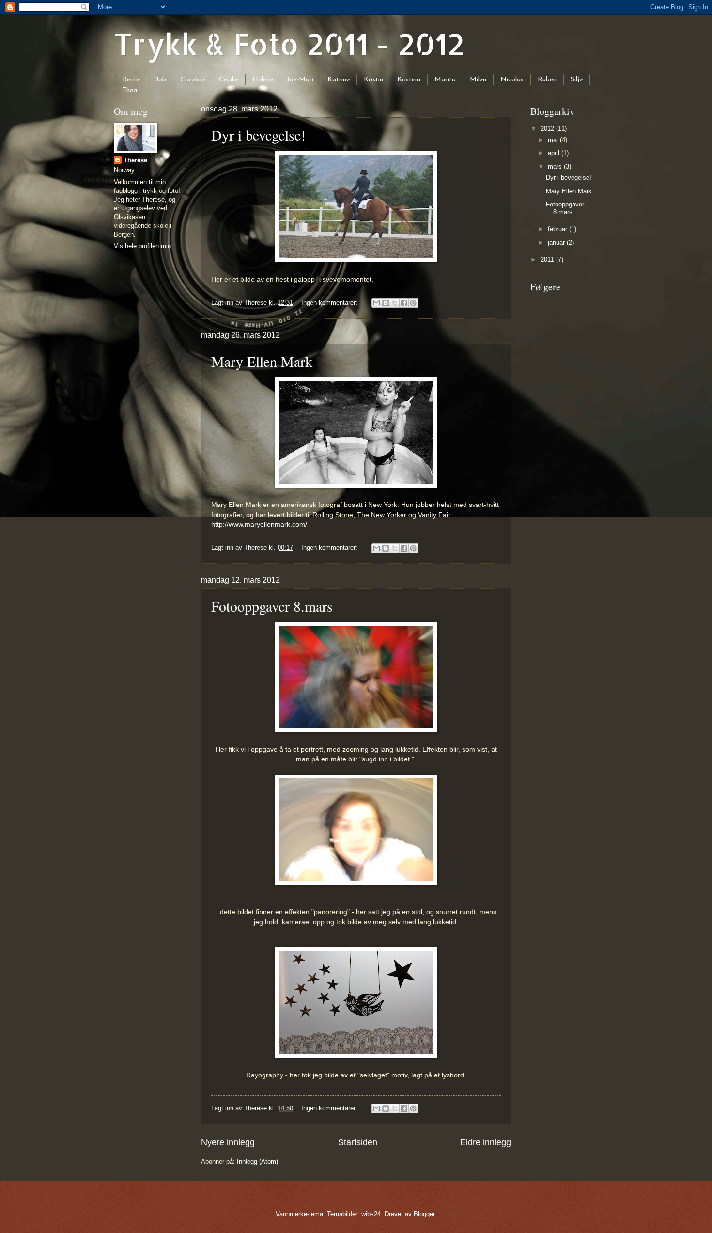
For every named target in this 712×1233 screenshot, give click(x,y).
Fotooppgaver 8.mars (272, 606)
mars (556, 166)
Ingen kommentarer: (330, 302)
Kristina (408, 79)
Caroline (192, 79)
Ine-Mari (300, 79)
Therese (135, 160)
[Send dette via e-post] (376, 303)
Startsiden (357, 1142)
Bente (131, 79)
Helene (262, 79)
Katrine (338, 79)
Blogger (424, 1213)
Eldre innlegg (485, 1142)
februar (558, 229)
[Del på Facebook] (404, 303)
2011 (548, 259)
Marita (445, 79)
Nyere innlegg (228, 1142)
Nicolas (512, 79)
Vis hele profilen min (142, 246)
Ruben (547, 79)
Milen (478, 79)
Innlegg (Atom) (257, 1161)
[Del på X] (395, 303)
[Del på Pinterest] (413, 303)
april (554, 153)
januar (557, 242)
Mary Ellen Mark (261, 361)
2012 (548, 128)
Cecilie (228, 79)
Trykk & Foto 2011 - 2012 (289, 44)
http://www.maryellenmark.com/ (259, 524)
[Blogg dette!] (385, 303)
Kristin (373, 79)
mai (554, 139)
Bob (160, 79)
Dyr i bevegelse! (258, 134)
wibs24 (371, 1213)
